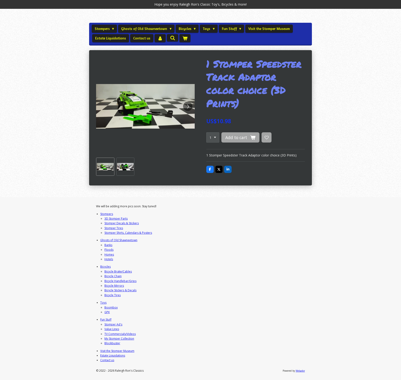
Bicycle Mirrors (114, 286)
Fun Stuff (105, 320)
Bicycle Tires (112, 295)
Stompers (106, 214)
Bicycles (105, 267)
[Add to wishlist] (267, 137)
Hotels (108, 259)
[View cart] (185, 38)
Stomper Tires (113, 228)
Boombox (111, 307)
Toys (103, 303)
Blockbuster (112, 343)
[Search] (172, 38)
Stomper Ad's (113, 324)
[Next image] (187, 106)
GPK (107, 312)
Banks (108, 245)
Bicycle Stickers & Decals (120, 290)
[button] (105, 167)
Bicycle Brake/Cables (118, 271)
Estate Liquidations (112, 355)
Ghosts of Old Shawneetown (118, 240)
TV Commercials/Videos (120, 334)
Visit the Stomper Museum (117, 351)
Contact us (107, 360)
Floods (108, 250)
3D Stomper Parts (116, 219)
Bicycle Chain (113, 276)
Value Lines (111, 329)
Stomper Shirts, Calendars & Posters (128, 233)
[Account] (160, 38)
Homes (109, 255)
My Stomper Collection (119, 339)
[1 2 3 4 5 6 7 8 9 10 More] (212, 137)
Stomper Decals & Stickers (121, 223)
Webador (300, 370)
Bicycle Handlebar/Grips (120, 281)
